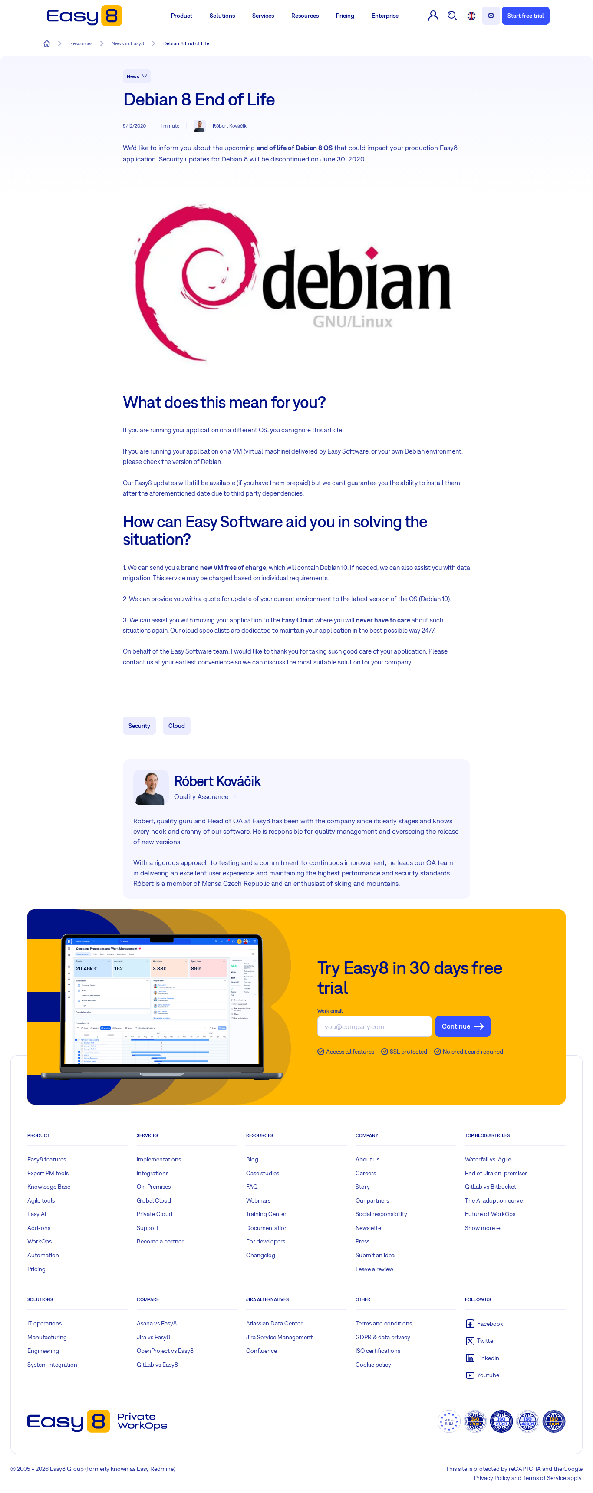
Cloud (176, 725)
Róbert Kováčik (230, 126)
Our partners (372, 1200)
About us (367, 1159)
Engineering (43, 1350)
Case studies (262, 1173)
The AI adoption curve (494, 1200)
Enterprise (385, 15)
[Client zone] (433, 15)
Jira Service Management (279, 1337)
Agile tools (41, 1200)
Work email (330, 1011)
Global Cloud (154, 1200)
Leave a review (374, 1269)
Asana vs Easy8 (157, 1323)
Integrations (152, 1173)
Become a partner (160, 1241)
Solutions (222, 15)
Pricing (345, 15)
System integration (52, 1364)
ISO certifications (378, 1350)
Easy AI (36, 1213)
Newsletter (369, 1227)
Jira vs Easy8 (153, 1337)
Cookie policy (373, 1364)
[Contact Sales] (491, 16)
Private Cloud (154, 1213)
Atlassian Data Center (274, 1323)
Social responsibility (381, 1213)
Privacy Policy (492, 1477)
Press (362, 1241)
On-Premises (154, 1186)
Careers (366, 1173)
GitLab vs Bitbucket (490, 1186)
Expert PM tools (48, 1173)
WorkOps (39, 1241)
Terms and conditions (384, 1323)
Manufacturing (47, 1337)
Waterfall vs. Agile (488, 1159)
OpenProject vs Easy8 (165, 1350)
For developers (265, 1241)
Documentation (267, 1227)
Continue (456, 1026)
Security (139, 725)
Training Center (266, 1213)
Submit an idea (375, 1255)
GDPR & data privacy (383, 1337)
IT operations (44, 1323)
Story (363, 1186)
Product (181, 15)
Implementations (159, 1159)
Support (147, 1227)
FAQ (252, 1186)
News (133, 76)
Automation (43, 1255)
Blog (252, 1159)
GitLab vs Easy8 (157, 1364)
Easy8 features (46, 1159)
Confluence (261, 1350)
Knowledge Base (48, 1186)
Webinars (258, 1200)
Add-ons (38, 1227)
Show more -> (483, 1227)
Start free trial (525, 15)
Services (263, 15)
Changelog (260, 1255)
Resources (305, 15)
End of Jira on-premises (496, 1173)
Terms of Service (544, 1477)
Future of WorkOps (490, 1213)
